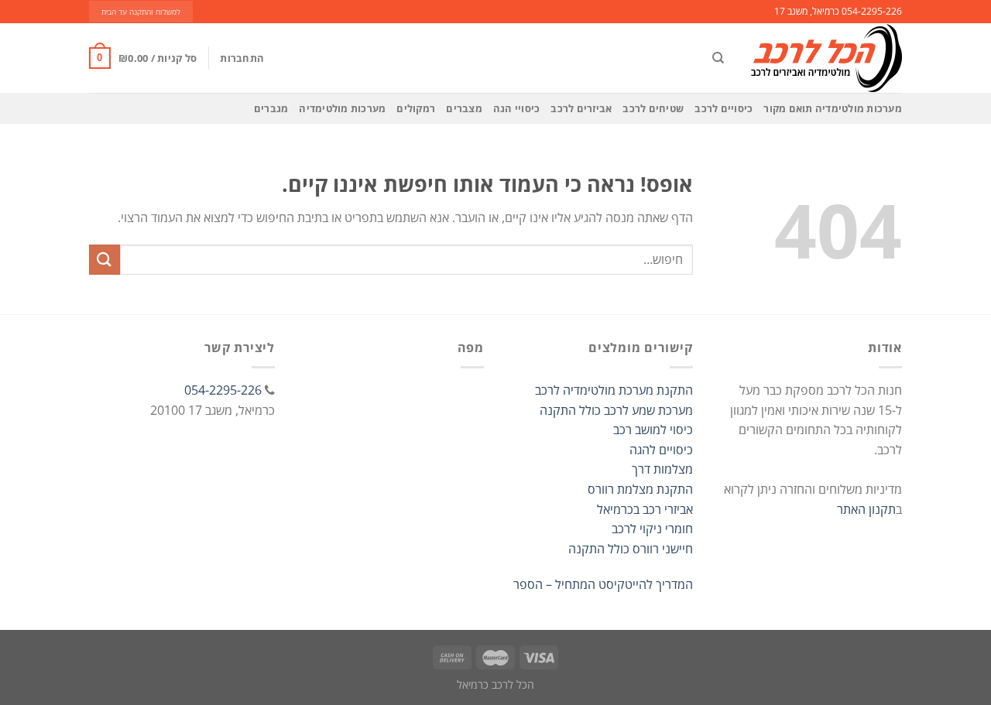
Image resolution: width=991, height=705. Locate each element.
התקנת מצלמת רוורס (640, 489)
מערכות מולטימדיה (342, 108)
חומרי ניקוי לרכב (652, 528)
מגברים (271, 108)
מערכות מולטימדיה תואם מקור (832, 108)
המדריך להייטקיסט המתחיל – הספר (603, 584)
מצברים (464, 108)
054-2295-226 (223, 390)
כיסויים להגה (661, 449)
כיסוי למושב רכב (653, 429)
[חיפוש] (718, 58)
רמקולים (415, 108)
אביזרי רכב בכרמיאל (645, 509)
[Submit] (104, 260)
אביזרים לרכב (581, 108)
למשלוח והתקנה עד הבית (140, 12)
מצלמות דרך (662, 468)
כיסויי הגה (516, 108)
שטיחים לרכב (653, 108)
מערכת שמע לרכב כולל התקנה (616, 410)
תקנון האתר (866, 509)
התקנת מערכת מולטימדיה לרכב (614, 390)
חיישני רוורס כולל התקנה (630, 548)
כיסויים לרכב (723, 108)
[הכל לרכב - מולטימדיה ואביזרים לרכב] (824, 58)
